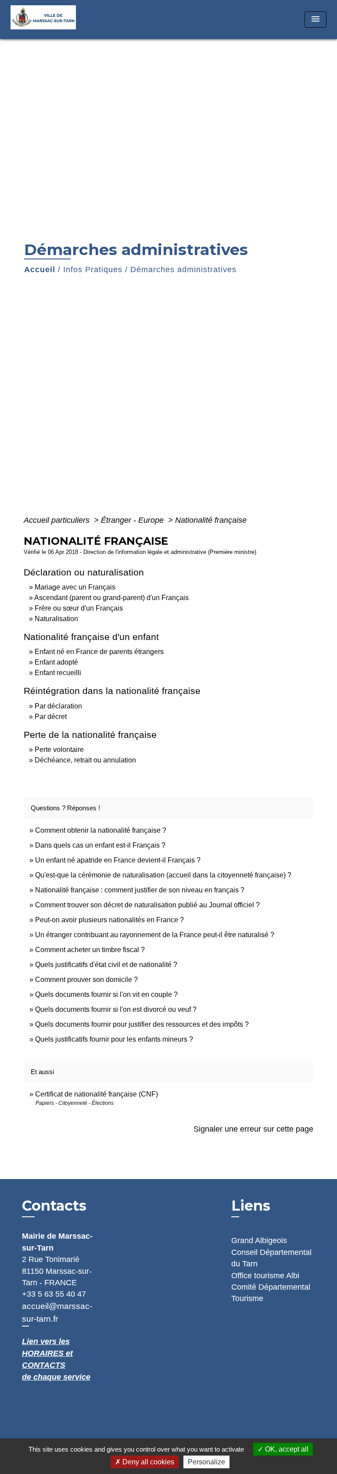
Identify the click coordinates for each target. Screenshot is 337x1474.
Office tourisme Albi (265, 1275)
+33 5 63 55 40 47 (54, 1294)
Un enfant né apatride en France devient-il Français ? (118, 860)
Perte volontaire (59, 749)
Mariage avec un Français (75, 587)
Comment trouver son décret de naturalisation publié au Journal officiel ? (147, 905)
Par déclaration (58, 706)
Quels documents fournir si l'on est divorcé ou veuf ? (116, 1009)
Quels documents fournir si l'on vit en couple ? (106, 994)
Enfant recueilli (58, 672)
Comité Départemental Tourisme (270, 1293)
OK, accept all (285, 1449)
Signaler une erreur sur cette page (253, 1129)
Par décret (51, 716)
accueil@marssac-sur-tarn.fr (57, 1312)
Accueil (39, 269)
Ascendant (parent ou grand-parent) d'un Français (111, 597)
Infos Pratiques (92, 269)
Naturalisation (56, 618)
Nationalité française (211, 520)
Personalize (206, 1462)
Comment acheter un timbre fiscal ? (90, 949)
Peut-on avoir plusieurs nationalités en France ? (109, 920)
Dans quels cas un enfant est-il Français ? (100, 845)
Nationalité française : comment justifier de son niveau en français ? (139, 890)
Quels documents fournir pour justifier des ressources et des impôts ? (142, 1024)
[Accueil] (46, 19)
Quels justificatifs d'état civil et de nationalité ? (106, 964)
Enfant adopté (56, 662)
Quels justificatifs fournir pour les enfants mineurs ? (114, 1039)
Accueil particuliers (58, 520)
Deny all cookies (147, 1462)
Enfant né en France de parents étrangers (99, 651)
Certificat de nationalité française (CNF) (96, 1094)
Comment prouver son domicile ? (86, 979)
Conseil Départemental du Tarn (271, 1258)
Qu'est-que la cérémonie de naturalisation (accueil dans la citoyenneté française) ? (163, 875)
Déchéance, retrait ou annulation (85, 760)
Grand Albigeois (259, 1240)
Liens (250, 1205)
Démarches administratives (183, 269)
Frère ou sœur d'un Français (79, 608)
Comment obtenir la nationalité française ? (100, 830)
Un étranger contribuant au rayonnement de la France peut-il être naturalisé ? (154, 934)
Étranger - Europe (133, 520)
